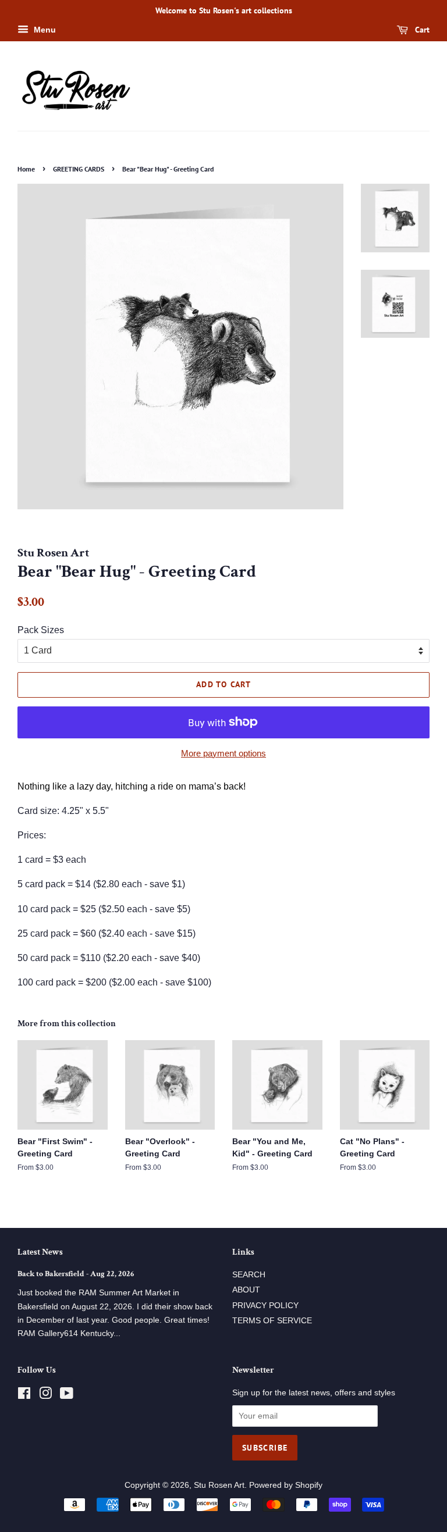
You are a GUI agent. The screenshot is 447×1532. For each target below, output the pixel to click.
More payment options (223, 753)
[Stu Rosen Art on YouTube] (66, 1395)
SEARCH (248, 1274)
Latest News (40, 1252)
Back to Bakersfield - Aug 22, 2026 (75, 1274)
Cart (421, 29)
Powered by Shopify (285, 1485)
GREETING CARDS (78, 169)
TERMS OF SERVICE (272, 1320)
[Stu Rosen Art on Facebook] (24, 1395)
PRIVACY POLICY (265, 1305)
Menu (43, 29)
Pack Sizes (40, 630)
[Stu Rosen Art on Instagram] (45, 1395)
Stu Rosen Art (219, 1485)
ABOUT (246, 1289)
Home (26, 169)
